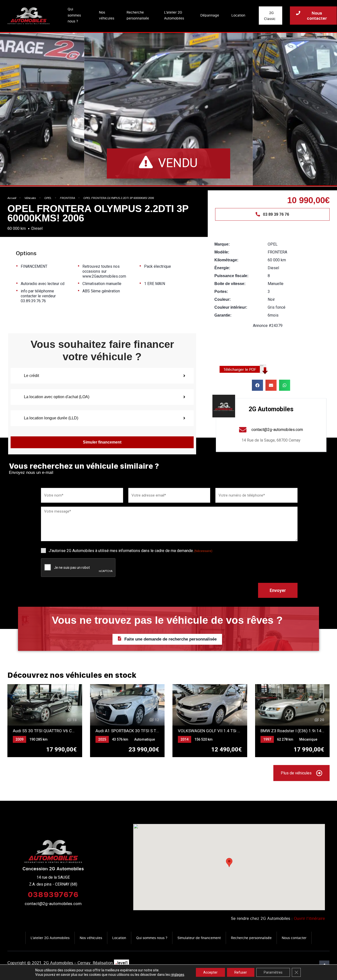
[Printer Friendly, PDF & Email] (245, 369)
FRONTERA (67, 197)
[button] (257, 385)
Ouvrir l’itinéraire (309, 918)
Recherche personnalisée (138, 15)
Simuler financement (102, 442)
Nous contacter (294, 937)
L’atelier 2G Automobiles (174, 15)
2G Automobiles (271, 409)
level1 (121, 963)
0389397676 (53, 894)
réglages (177, 975)
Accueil (11, 197)
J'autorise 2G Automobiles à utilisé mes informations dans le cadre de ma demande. (130, 550)
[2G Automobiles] (223, 406)
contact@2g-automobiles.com (53, 903)
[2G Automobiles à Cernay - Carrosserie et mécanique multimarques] (28, 15)
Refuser (240, 972)
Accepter (210, 972)
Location (238, 15)
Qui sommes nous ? (74, 15)
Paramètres (273, 972)
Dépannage (209, 15)
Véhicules (30, 197)
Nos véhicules (106, 15)
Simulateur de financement (199, 937)
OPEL (48, 197)
